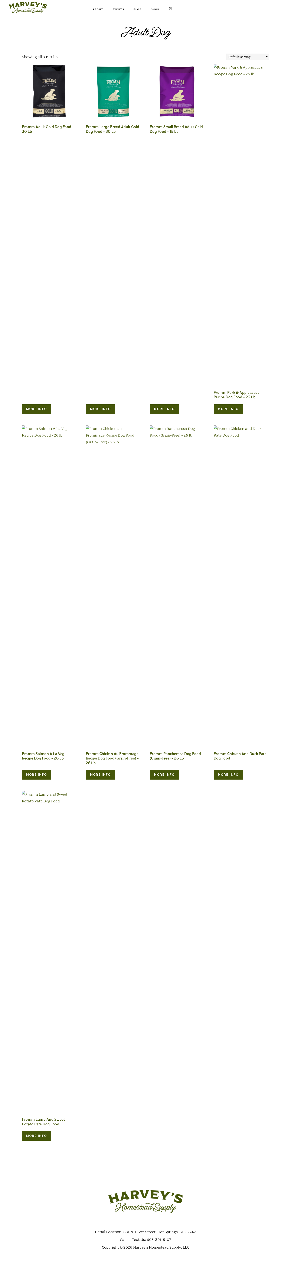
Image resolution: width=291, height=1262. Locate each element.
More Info (36, 409)
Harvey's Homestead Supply (27, 8)
